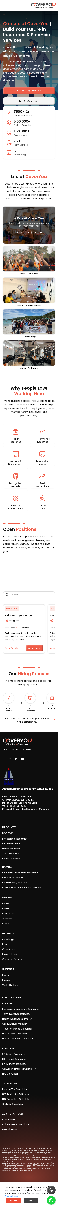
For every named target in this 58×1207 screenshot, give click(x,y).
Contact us (8, 913)
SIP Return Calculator (13, 1054)
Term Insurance (10, 853)
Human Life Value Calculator (17, 1038)
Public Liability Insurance (15, 882)
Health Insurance (11, 848)
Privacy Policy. (12, 1196)
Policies (6, 980)
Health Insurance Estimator (17, 1018)
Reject (31, 1200)
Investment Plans (11, 858)
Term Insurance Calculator (16, 1013)
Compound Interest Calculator (19, 1068)
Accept (13, 1200)
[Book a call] (51, 1190)
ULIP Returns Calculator (14, 1033)
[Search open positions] (29, 594)
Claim (5, 908)
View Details (11, 648)
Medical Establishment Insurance (20, 872)
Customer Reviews (12, 959)
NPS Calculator (10, 1073)
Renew (5, 903)
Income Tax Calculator (14, 1089)
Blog (4, 944)
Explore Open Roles (29, 90)
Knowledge (8, 939)
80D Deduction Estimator (16, 1094)
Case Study (8, 949)
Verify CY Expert (10, 985)
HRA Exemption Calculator (16, 1099)
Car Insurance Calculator (15, 1023)
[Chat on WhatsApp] (51, 1200)
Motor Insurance (11, 843)
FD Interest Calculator (14, 1059)
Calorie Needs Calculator (15, 1124)
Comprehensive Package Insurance (21, 887)
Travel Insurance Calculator (17, 1028)
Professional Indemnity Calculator (20, 1009)
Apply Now (34, 648)
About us (7, 918)
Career (6, 923)
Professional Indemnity (14, 838)
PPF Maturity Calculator (14, 1063)
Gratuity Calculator (12, 1104)
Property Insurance (12, 877)
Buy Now (6, 975)
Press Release (9, 954)
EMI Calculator (10, 1129)
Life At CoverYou (29, 101)
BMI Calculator (10, 1119)
